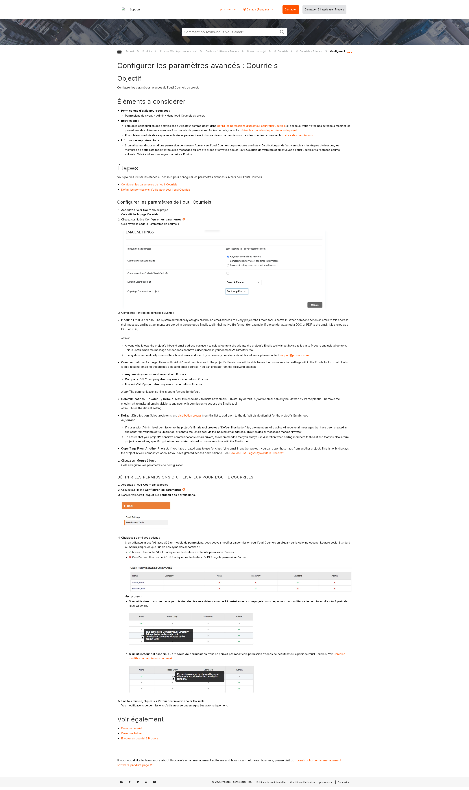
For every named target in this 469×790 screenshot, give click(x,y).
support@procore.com (294, 355)
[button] (282, 31)
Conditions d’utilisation (302, 782)
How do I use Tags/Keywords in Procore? (256, 453)
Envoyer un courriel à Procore (139, 738)
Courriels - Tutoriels (311, 51)
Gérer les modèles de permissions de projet (269, 130)
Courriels (283, 51)
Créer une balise (131, 733)
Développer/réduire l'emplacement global (349, 51)
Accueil (130, 51)
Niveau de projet (257, 51)
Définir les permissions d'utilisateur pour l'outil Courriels (156, 189)
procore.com (228, 9)
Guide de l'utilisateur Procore (223, 51)
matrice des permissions (297, 135)
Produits (148, 51)
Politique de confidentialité (271, 782)
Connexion (344, 782)
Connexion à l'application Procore (324, 9)
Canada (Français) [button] (257, 9)
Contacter (291, 9)
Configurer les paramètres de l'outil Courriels (149, 184)
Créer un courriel (131, 728)
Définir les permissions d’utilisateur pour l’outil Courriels (251, 126)
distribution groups (190, 415)
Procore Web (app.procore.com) (179, 51)
